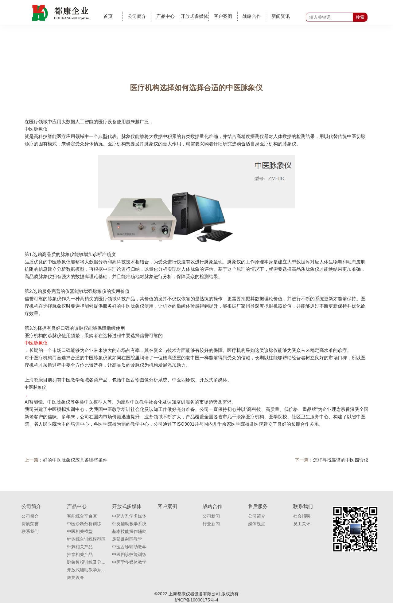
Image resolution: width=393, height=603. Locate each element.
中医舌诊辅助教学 (129, 546)
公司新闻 (211, 516)
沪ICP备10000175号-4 (196, 599)
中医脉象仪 (36, 129)
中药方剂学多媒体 (129, 516)
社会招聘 (301, 516)
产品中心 (165, 16)
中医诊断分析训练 (84, 523)
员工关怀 (301, 523)
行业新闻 (211, 523)
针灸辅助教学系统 (129, 523)
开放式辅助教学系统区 (86, 569)
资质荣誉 (30, 523)
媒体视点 (256, 523)
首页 (108, 16)
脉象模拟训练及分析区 (86, 562)
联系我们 (30, 531)
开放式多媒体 (194, 16)
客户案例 (223, 16)
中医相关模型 (80, 531)
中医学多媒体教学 (129, 562)
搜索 (360, 17)
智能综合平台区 (82, 516)
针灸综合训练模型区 (86, 539)
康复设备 (75, 577)
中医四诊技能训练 (129, 554)
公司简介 (137, 16)
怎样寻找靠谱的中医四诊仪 (340, 460)
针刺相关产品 (80, 546)
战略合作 (252, 16)
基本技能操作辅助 (129, 531)
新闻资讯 (280, 16)
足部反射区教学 (127, 539)
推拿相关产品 (80, 554)
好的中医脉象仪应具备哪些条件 (75, 460)
